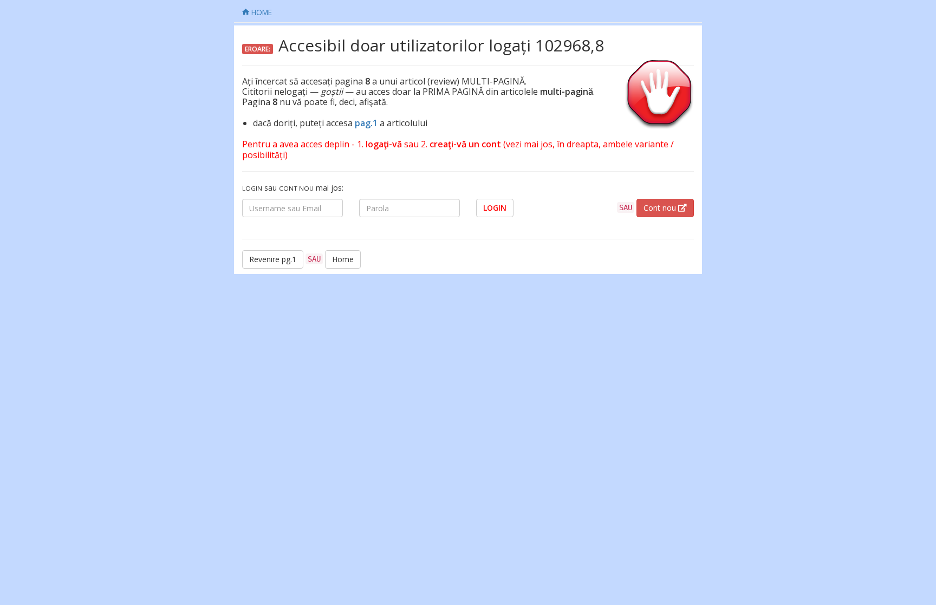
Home (343, 259)
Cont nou (661, 208)
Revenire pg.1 (272, 259)
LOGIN (494, 208)
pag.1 (366, 123)
